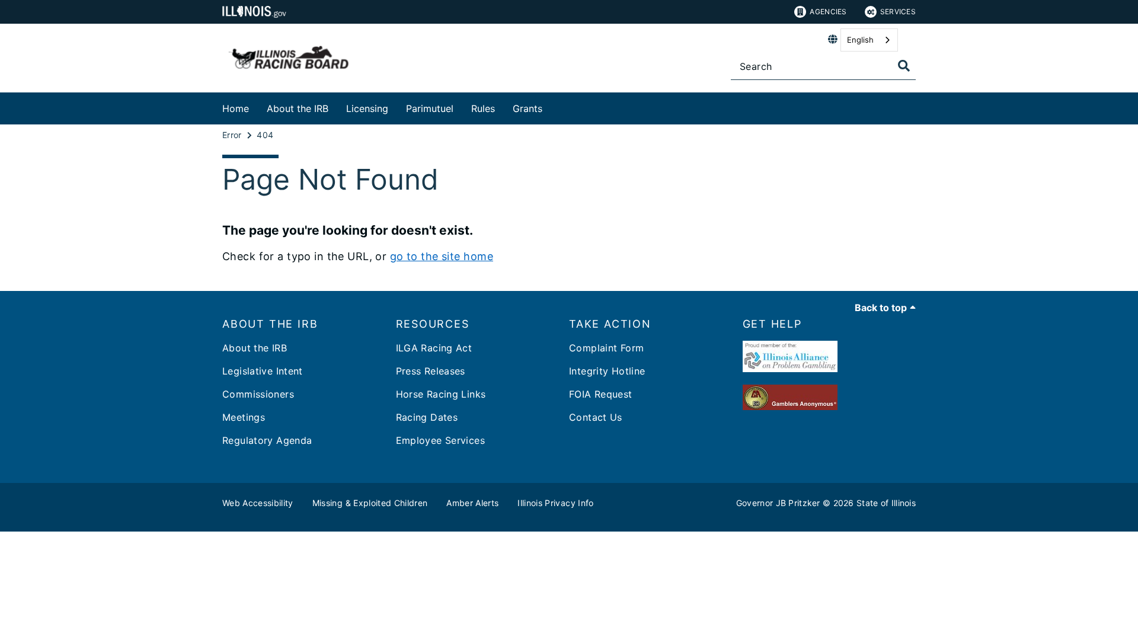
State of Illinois (886, 503)
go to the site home (441, 256)
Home (235, 108)
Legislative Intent (262, 371)
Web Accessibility (257, 503)
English (860, 39)
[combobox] (869, 40)
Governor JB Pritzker (778, 503)
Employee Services (440, 440)
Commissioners (258, 394)
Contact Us (595, 417)
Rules (483, 108)
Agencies (828, 11)
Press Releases (430, 371)
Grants (527, 108)
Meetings (243, 417)
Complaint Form (606, 348)
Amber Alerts (472, 503)
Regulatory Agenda (267, 440)
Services (898, 11)
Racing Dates (427, 417)
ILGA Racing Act (434, 348)
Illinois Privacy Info (555, 503)
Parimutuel (429, 108)
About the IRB (297, 108)
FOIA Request (600, 394)
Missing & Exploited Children (370, 503)
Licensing (367, 108)
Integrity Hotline (607, 371)
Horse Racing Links (441, 394)
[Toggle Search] (904, 66)
